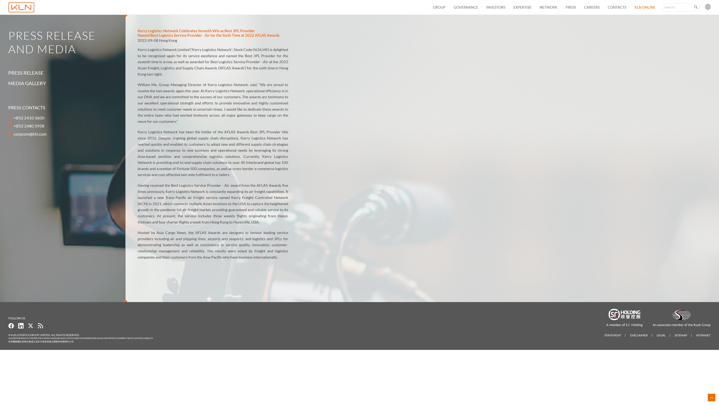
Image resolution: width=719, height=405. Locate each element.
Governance (466, 7)
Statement (612, 335)
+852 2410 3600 (29, 117)
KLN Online (645, 7)
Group (439, 7)
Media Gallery (27, 83)
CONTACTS (617, 7)
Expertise (522, 7)
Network (548, 7)
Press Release (25, 72)
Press (571, 7)
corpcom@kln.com (30, 133)
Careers (592, 7)
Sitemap (681, 335)
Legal (661, 335)
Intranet (703, 335)
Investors (495, 7)
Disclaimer (639, 335)
